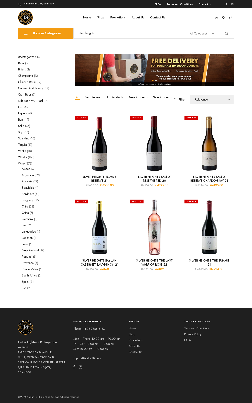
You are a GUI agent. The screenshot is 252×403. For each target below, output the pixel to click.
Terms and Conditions (180, 4)
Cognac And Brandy (31, 88)
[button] (152, 80)
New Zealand (30, 250)
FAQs (158, 4)
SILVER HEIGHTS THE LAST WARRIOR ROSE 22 (154, 262)
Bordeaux (28, 194)
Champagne (25, 76)
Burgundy (28, 200)
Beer (21, 63)
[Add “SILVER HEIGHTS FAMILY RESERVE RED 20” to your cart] (173, 119)
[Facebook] (74, 368)
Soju (20, 132)
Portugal (27, 257)
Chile (25, 206)
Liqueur (22, 113)
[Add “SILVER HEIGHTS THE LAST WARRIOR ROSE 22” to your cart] (173, 203)
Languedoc (29, 231)
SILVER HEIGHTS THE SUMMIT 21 (209, 262)
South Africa (29, 275)
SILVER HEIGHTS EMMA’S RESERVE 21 (99, 179)
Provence (28, 263)
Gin (20, 107)
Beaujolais (28, 188)
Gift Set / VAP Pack (31, 101)
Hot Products (114, 97)
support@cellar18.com (87, 358)
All (77, 97)
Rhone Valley (30, 269)
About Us (138, 17)
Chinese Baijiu (27, 82)
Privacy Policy (192, 334)
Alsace (26, 169)
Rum (20, 119)
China (25, 213)
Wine (21, 163)
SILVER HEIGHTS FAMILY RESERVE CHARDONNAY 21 (209, 179)
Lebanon (27, 238)
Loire (25, 244)
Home (87, 17)
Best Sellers (92, 97)
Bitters (22, 69)
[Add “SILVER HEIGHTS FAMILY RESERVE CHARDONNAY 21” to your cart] (228, 119)
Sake (21, 126)
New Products (138, 97)
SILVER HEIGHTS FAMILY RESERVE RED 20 (154, 179)
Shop (100, 17)
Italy (24, 225)
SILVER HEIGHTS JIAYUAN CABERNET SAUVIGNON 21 (99, 262)
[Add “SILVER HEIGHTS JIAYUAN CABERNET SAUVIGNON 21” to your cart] (118, 203)
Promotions (117, 17)
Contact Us (205, 4)
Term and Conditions (197, 328)
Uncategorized (27, 57)
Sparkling (23, 138)
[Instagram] (79, 368)
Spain (25, 282)
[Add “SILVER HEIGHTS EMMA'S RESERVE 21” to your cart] (118, 119)
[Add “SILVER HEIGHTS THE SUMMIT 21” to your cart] (228, 203)
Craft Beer (24, 94)
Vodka (22, 151)
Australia (27, 181)
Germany (27, 219)
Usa (24, 288)
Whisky (22, 157)
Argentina (28, 175)
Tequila (22, 145)
